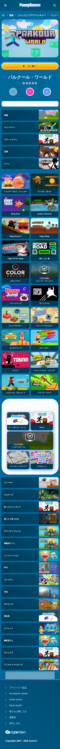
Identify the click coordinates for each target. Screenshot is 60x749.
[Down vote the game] (30, 92)
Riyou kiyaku (15, 705)
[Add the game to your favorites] (53, 25)
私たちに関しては (18, 711)
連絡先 (12, 717)
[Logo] (30, 5)
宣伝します (14, 723)
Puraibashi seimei (18, 693)
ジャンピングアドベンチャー (32, 15)
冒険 (11, 15)
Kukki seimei (15, 699)
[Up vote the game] (47, 92)
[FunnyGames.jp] (3, 15)
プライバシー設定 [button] (18, 687)
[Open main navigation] (5, 5)
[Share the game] (13, 92)
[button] (54, 5)
